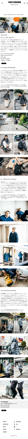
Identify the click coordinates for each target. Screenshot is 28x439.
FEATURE (5, 14)
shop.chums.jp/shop (5, 406)
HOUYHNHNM (14, 12)
